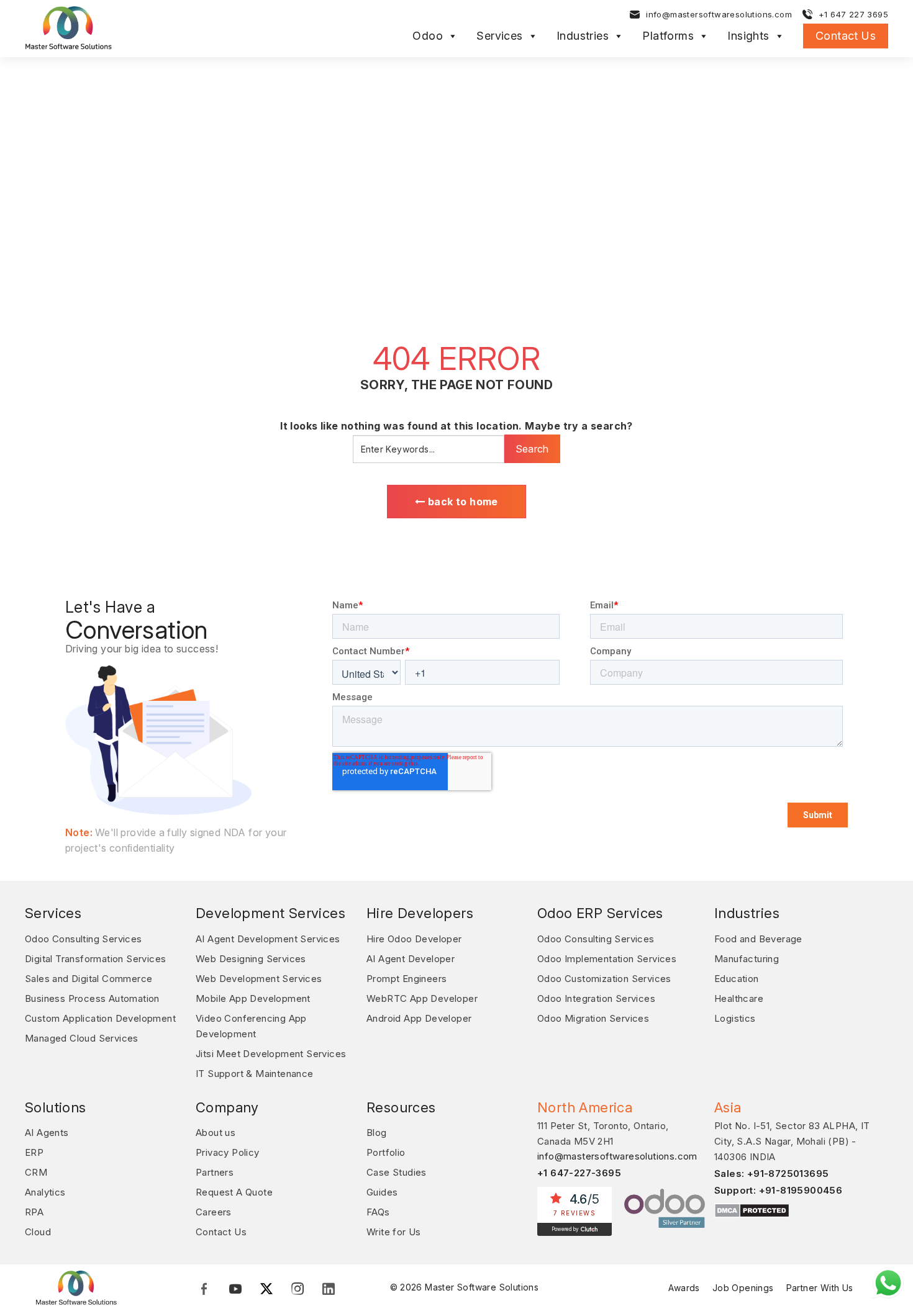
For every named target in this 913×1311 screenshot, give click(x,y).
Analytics (45, 1192)
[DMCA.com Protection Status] (751, 1210)
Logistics (735, 1018)
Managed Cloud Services (82, 1038)
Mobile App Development (253, 998)
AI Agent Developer (410, 959)
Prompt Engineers (406, 978)
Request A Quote (234, 1192)
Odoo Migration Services (593, 1018)
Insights (748, 36)
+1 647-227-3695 (579, 1173)
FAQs (378, 1212)
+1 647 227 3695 (853, 14)
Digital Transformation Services (95, 959)
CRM (36, 1172)
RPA (34, 1212)
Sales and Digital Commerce (88, 978)
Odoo (427, 36)
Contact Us (845, 35)
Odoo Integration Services (596, 998)
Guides (381, 1192)
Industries (582, 36)
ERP (34, 1152)
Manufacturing (746, 959)
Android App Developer (418, 1018)
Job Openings (743, 1287)
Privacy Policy (228, 1152)
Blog (376, 1132)
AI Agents (47, 1132)
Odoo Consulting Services (83, 939)
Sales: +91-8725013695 (771, 1173)
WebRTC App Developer (422, 998)
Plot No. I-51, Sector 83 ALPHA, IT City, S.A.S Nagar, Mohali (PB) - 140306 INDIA (792, 1141)
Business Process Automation (92, 998)
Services (499, 36)
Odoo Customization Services (604, 978)
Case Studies (396, 1172)
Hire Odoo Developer (414, 939)
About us (215, 1132)
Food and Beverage (758, 939)
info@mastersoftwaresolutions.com (719, 14)
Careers (214, 1212)
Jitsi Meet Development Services (271, 1054)
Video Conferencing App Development (251, 1026)
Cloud (38, 1232)
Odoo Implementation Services (606, 959)
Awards (683, 1287)
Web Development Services (259, 978)
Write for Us (393, 1232)
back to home (461, 501)
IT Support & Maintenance (255, 1073)
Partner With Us (819, 1287)
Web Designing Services (251, 959)
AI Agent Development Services (268, 939)
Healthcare (738, 998)
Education (736, 978)
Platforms (668, 36)
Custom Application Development (100, 1018)
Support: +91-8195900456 (778, 1190)
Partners (215, 1172)
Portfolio (386, 1152)
